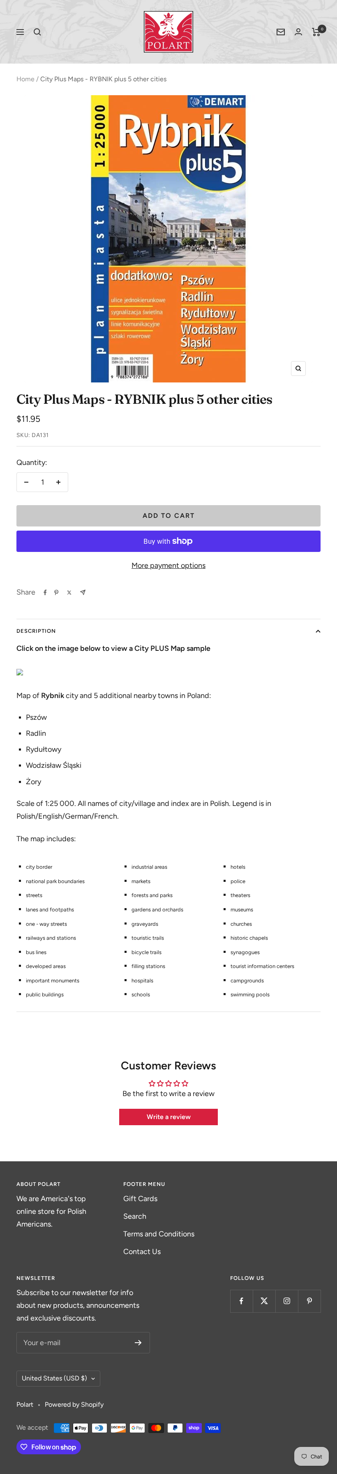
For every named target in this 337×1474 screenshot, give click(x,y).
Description (36, 631)
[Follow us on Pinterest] (309, 1301)
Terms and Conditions (158, 1233)
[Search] (37, 32)
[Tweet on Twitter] (69, 592)
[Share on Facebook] (45, 592)
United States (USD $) (54, 1378)
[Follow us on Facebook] (241, 1301)
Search (134, 1216)
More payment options (168, 565)
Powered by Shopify (74, 1404)
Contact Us (142, 1251)
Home (25, 79)
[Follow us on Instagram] (286, 1301)
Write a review (169, 1117)
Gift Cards (140, 1198)
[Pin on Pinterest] (56, 592)
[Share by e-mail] (82, 592)
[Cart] (316, 32)
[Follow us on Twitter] (264, 1301)
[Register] (138, 1343)
